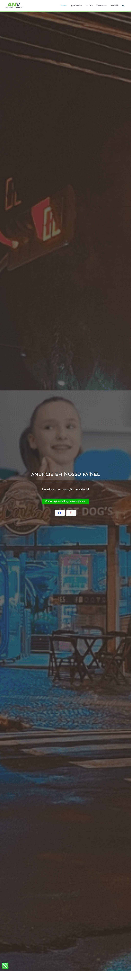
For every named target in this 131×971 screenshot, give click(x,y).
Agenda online (76, 6)
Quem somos (101, 6)
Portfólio (114, 6)
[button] (123, 5)
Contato (89, 6)
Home (63, 6)
